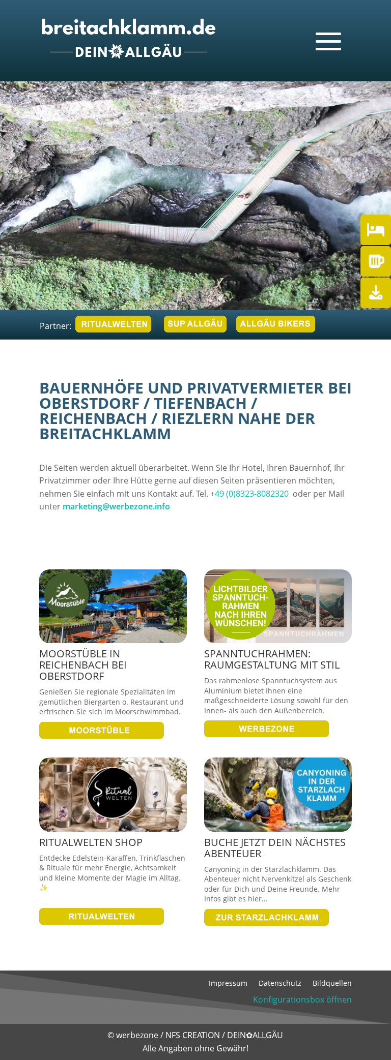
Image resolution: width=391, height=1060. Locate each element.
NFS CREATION (193, 1035)
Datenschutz (280, 984)
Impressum (228, 984)
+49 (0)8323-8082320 (249, 493)
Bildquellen (332, 984)
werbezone (137, 1035)
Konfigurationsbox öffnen (302, 999)
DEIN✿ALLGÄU (255, 1035)
